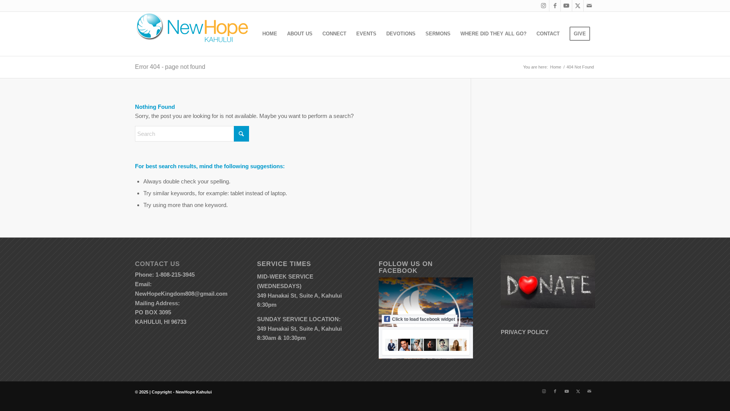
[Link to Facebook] (554, 5)
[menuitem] (269, 34)
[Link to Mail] (589, 5)
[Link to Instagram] (543, 5)
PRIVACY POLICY (525, 332)
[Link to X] (577, 5)
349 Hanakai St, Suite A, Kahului (299, 295)
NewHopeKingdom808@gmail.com (181, 293)
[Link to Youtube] (566, 5)
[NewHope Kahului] (192, 34)
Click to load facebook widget (423, 319)
